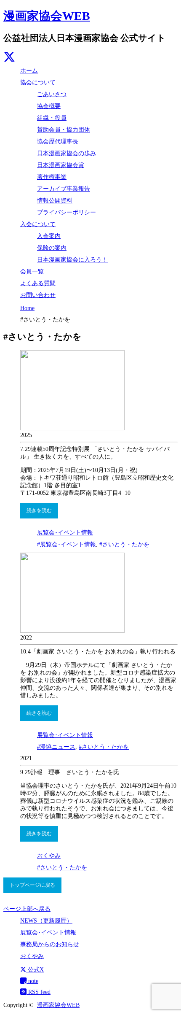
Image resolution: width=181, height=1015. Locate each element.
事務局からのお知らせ (49, 944)
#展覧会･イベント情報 (66, 544)
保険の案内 (52, 248)
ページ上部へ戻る (27, 909)
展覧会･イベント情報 (65, 532)
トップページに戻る (32, 885)
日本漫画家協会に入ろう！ (72, 259)
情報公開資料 (54, 200)
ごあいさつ (52, 94)
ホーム (29, 70)
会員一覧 (32, 271)
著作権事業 (52, 177)
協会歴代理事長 (57, 141)
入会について (38, 224)
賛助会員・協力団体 (63, 130)
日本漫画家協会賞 (60, 165)
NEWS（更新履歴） (46, 921)
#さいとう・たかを (124, 544)
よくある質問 (38, 283)
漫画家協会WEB (46, 15)
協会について (38, 82)
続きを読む (39, 510)
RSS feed (39, 992)
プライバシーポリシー (66, 212)
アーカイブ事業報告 (63, 189)
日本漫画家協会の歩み (66, 153)
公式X (35, 969)
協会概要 (49, 106)
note (32, 981)
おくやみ (49, 856)
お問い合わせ (38, 295)
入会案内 (49, 236)
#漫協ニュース (56, 747)
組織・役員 (52, 118)
